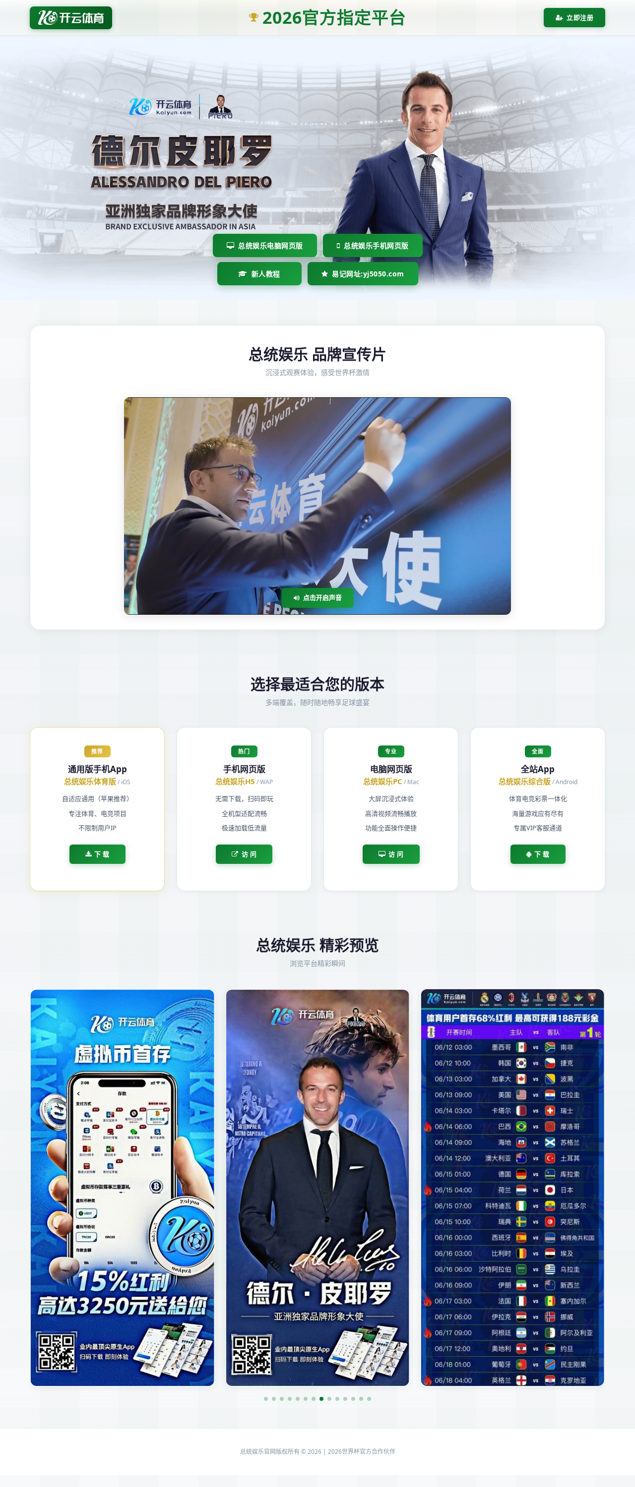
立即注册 (580, 17)
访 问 (249, 854)
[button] (266, 1399)
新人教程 (266, 273)
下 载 (102, 854)
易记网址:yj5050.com (368, 273)
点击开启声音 (322, 597)
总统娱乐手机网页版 (376, 245)
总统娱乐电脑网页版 (270, 245)
